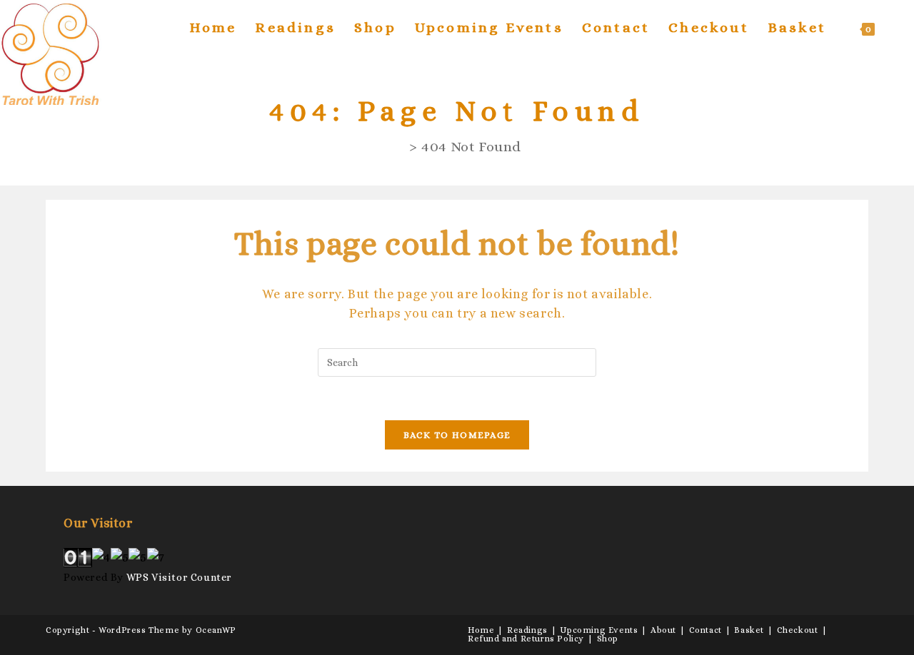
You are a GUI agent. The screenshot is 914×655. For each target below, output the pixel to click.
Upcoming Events (599, 630)
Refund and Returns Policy (526, 639)
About (663, 630)
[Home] (399, 146)
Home (481, 630)
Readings (527, 630)
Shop (607, 639)
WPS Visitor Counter (179, 577)
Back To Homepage (457, 435)
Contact (705, 630)
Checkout (797, 630)
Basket (749, 630)
